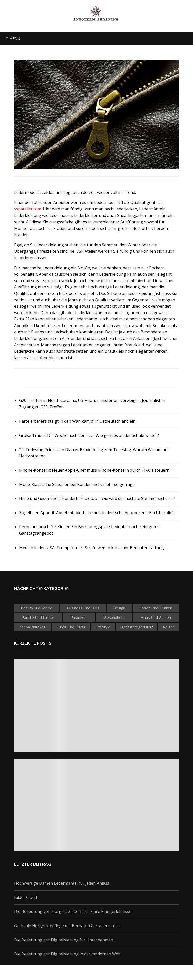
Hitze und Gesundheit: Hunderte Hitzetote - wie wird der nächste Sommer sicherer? (97, 498)
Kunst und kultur (71, 626)
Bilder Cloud (25, 897)
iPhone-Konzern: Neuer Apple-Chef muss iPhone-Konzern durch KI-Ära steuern (94, 470)
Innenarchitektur (32, 626)
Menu (14, 38)
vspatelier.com (27, 209)
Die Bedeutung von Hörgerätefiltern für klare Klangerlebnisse (72, 911)
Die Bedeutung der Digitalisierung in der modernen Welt (67, 954)
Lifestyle (102, 626)
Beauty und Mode (36, 607)
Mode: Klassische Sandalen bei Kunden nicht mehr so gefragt (76, 484)
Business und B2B (83, 607)
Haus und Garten (156, 617)
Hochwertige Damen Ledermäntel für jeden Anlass (61, 883)
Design (119, 607)
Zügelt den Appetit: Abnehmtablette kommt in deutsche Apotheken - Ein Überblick (96, 512)
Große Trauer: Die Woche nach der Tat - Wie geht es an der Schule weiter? (89, 435)
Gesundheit (114, 617)
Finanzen (78, 617)
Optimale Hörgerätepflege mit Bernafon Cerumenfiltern (67, 925)
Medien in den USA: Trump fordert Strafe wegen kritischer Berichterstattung (91, 547)
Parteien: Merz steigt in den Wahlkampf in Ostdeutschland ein (77, 421)
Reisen (169, 626)
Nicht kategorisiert (136, 626)
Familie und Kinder (38, 617)
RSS (18, 381)
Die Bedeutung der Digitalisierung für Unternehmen (63, 940)
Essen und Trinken (156, 607)
